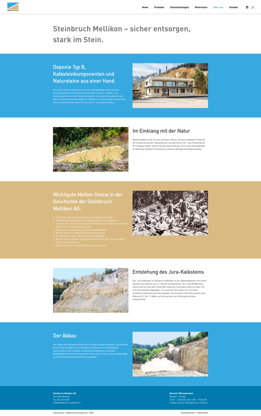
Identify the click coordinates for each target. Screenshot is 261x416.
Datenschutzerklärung (76, 412)
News (145, 7)
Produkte (159, 7)
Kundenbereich (188, 412)
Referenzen (201, 7)
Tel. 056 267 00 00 (61, 399)
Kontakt (233, 7)
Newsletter (202, 412)
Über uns (218, 7)
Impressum (58, 412)
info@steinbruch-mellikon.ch (67, 402)
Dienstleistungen (179, 7)
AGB (91, 412)
